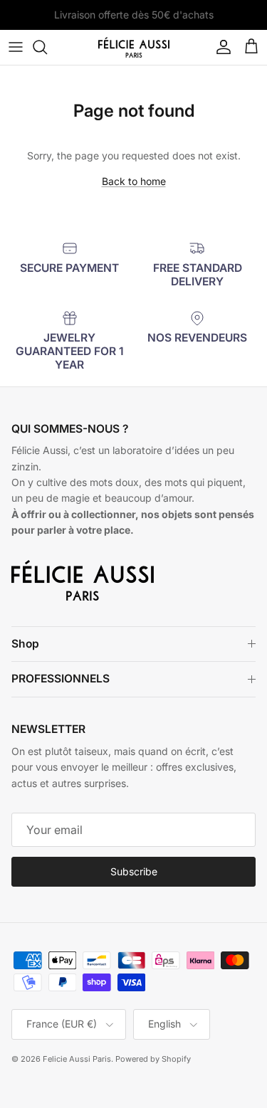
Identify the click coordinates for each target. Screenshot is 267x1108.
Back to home (134, 181)
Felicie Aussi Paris (77, 1059)
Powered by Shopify (153, 1059)
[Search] (47, 47)
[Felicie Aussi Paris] (133, 47)
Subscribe (133, 871)
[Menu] (15, 47)
